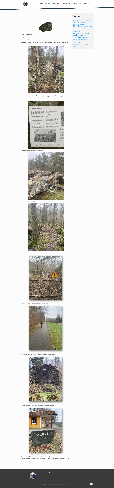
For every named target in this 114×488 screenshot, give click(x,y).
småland (86, 35)
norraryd (86, 33)
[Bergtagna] (25, 3)
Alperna (75, 20)
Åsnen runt (80, 46)
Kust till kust (80, 28)
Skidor (74, 35)
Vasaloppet (81, 44)
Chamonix (75, 22)
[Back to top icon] (91, 484)
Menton (75, 33)
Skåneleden (79, 35)
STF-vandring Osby (80, 39)
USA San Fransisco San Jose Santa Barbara (79, 41)
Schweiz (91, 33)
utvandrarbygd (88, 41)
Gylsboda (82, 24)
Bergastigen (82, 20)
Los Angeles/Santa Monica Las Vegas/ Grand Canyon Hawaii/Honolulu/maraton (80, 31)
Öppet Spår (83, 46)
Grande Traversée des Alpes (77, 24)
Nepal (82, 33)
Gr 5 (87, 22)
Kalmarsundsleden (75, 28)
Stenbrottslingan (75, 39)
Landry (84, 28)
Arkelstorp (78, 20)
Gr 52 (89, 22)
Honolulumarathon (87, 26)
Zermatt (86, 44)
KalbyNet (68, 484)
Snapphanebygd (79, 37)
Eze (80, 22)
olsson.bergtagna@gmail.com (52, 472)
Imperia (91, 26)
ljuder (89, 28)
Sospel (87, 37)
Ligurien (86, 28)
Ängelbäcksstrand (75, 46)
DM (79, 22)
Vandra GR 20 (76, 43)
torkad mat (85, 39)
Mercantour (79, 33)
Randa (88, 33)
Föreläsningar (83, 22)
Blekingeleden (88, 20)
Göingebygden (78, 26)
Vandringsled (76, 44)
